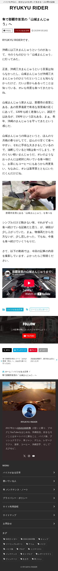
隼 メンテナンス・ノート (15, 489)
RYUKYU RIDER (29, 8)
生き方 (25, 559)
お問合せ (7, 523)
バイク (43, 544)
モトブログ (27, 554)
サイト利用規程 (10, 506)
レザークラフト (44, 554)
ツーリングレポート (39, 309)
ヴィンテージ (11, 559)
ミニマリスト (36, 549)
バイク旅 (9, 549)
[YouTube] (29, 335)
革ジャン (38, 559)
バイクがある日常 (22, 31)
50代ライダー (11, 539)
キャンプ (44, 539)
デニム (31, 544)
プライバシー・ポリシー (15, 498)
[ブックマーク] (20, 350)
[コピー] (43, 350)
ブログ (22, 549)
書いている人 (9, 481)
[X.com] (24, 456)
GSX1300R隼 (24, 428)
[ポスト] (7, 350)
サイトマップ (9, 515)
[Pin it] (32, 350)
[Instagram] (29, 456)
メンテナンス (11, 554)
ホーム (8, 372)
